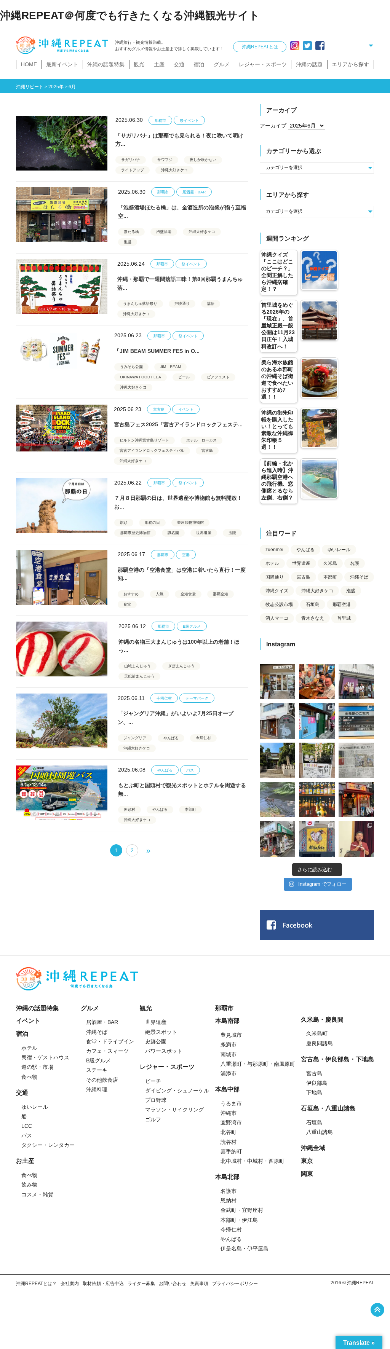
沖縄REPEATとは (260, 46)
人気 (159, 594)
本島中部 (227, 1089)
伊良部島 (317, 1083)
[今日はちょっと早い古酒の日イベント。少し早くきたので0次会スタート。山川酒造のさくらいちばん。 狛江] (277, 681)
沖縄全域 (313, 1148)
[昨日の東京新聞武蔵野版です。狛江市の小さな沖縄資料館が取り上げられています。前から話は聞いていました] (356, 760)
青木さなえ (312, 618)
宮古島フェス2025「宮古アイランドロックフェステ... (178, 424)
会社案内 (70, 1283)
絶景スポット (161, 1032)
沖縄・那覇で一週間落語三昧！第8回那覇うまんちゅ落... (180, 283)
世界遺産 (203, 533)
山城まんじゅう (137, 666)
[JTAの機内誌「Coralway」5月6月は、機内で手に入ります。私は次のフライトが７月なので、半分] (316, 799)
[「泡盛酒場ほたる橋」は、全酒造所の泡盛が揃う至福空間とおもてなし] (61, 214)
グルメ (222, 64)
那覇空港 (220, 594)
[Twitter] (307, 45)
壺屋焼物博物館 (190, 522)
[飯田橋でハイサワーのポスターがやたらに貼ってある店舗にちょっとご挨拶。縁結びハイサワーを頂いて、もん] (277, 838)
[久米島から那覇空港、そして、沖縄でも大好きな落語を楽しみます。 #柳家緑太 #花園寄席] (316, 720)
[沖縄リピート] (63, 46)
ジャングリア (134, 738)
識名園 (173, 533)
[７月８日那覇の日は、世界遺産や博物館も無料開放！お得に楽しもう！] (61, 505)
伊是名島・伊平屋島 (245, 1248)
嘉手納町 (231, 1151)
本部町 (190, 809)
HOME (29, 64)
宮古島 (159, 409)
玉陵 (232, 533)
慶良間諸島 (319, 1043)
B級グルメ (192, 626)
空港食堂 (188, 594)
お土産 (25, 1161)
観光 (139, 64)
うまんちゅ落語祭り (140, 303)
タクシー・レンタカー (48, 1145)
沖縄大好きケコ (174, 170)
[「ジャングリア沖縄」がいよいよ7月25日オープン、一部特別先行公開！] (61, 721)
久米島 (330, 563)
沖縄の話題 (309, 64)
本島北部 (227, 1177)
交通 (179, 64)
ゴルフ (153, 1119)
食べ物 (29, 1077)
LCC (26, 1126)
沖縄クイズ (276, 590)
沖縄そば (359, 577)
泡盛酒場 (163, 232)
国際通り (274, 577)
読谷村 (229, 1142)
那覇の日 (152, 522)
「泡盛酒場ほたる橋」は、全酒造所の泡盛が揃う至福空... (182, 211)
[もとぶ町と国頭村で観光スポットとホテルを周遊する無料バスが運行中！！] (61, 792)
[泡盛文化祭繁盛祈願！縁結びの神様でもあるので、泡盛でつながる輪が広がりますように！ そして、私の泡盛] (277, 760)
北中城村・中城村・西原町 (253, 1161)
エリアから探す (350, 64)
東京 (307, 1161)
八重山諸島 (319, 1132)
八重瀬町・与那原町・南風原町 (258, 1064)
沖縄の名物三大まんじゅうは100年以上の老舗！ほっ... (179, 646)
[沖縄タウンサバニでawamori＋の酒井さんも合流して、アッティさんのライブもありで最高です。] (316, 681)
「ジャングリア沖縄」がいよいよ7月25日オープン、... (175, 717)
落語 (210, 303)
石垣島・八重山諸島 (328, 1108)
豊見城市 (231, 1035)
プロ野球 (155, 1100)
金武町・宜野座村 (242, 1210)
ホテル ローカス (201, 440)
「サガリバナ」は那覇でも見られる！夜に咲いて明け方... (179, 139)
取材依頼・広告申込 (103, 1283)
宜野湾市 (231, 1122)
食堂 (127, 604)
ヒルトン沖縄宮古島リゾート (144, 440)
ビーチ (153, 1081)
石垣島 (313, 604)
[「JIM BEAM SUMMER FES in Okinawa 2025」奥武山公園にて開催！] (61, 358)
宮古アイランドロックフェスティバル (152, 450)
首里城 (344, 618)
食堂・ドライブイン (110, 1041)
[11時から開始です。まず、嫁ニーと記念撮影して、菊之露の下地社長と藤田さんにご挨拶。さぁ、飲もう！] (316, 838)
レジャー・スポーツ (263, 64)
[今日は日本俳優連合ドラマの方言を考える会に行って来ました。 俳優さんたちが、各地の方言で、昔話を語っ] (316, 760)
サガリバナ (130, 160)
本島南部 (227, 1020)
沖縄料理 (96, 1089)
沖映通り (182, 303)
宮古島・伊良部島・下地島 (337, 1059)
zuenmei (274, 549)
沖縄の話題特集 (106, 64)
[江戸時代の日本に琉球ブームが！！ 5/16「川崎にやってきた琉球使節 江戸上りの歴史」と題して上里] (356, 838)
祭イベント (189, 120)
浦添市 (229, 1073)
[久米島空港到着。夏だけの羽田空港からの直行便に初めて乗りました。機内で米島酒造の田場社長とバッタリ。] (356, 720)
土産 (159, 64)
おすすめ (131, 594)
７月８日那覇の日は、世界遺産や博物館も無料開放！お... (178, 502)
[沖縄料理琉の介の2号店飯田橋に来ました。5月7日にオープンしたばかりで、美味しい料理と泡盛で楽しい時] (356, 799)
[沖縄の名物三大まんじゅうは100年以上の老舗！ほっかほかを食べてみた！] (61, 649)
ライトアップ (132, 170)
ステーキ (96, 1070)
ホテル (272, 563)
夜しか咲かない (203, 160)
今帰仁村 (164, 698)
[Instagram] (294, 45)
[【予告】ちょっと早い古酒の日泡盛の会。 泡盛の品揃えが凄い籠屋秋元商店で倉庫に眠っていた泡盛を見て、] (356, 681)
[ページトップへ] (377, 1310)
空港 (186, 555)
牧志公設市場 (279, 604)
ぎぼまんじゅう (181, 666)
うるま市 (231, 1103)
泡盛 (127, 242)
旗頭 (124, 522)
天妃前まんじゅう (139, 676)
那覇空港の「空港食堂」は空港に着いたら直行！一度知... (182, 574)
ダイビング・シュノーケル (177, 1090)
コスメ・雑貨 (37, 1194)
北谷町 (229, 1132)
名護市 (229, 1191)
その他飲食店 (102, 1080)
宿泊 (198, 64)
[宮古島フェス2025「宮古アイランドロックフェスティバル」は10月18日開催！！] (61, 432)
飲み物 (29, 1185)
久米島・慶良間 (322, 1019)
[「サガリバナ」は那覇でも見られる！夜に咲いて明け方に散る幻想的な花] (61, 143)
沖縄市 (229, 1113)
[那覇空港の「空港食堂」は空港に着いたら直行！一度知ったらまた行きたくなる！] (61, 577)
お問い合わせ (172, 1283)
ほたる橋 (131, 232)
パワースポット (163, 1051)
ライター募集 (141, 1283)
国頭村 (129, 809)
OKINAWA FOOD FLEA (140, 377)
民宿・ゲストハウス (45, 1057)
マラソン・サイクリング (174, 1110)
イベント (185, 409)
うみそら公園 (131, 367)
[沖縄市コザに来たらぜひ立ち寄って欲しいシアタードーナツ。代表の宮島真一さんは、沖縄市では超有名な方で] (277, 720)
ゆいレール (339, 549)
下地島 (314, 1092)
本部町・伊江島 (239, 1220)
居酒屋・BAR (194, 192)
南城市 (229, 1054)
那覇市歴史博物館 (135, 533)
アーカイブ (273, 126)
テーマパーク (196, 698)
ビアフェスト (218, 377)
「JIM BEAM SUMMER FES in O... (157, 351)
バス (190, 770)
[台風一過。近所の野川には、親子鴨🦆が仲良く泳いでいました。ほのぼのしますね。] (277, 799)
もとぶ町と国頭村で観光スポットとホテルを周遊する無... (182, 789)
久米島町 (317, 1033)
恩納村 (229, 1201)
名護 (354, 563)
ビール (184, 377)
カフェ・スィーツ (107, 1051)
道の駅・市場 (37, 1067)
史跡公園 (155, 1041)
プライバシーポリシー (235, 1283)
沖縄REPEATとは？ (36, 1283)
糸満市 (229, 1044)
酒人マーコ (276, 618)
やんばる (171, 738)
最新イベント (62, 64)
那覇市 (160, 120)
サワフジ (165, 160)
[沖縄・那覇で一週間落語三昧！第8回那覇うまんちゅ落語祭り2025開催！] (61, 286)
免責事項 (199, 1283)
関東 (307, 1173)
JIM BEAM (170, 367)
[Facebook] (319, 45)
